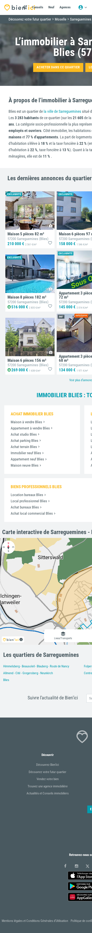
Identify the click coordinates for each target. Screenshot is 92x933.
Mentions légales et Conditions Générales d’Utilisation (35, 921)
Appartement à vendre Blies (30, 428)
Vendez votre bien (48, 779)
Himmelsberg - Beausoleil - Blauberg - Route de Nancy (36, 666)
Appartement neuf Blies (27, 459)
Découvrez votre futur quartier (47, 772)
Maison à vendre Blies (26, 422)
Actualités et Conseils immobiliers (48, 793)
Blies (6, 680)
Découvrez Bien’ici (47, 765)
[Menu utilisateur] (82, 7)
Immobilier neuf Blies (26, 453)
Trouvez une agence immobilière (48, 786)
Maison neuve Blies (25, 465)
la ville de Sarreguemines (62, 111)
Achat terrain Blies (24, 447)
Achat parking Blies (24, 440)
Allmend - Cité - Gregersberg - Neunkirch (28, 673)
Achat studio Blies (24, 434)
